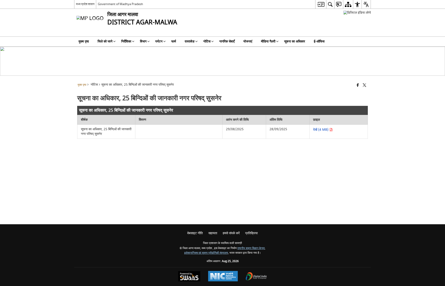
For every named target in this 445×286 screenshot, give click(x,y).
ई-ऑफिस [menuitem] (319, 41)
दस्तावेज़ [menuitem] (189, 41)
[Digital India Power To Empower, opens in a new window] (256, 277)
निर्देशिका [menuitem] (126, 41)
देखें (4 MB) (321, 129)
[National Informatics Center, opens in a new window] (223, 276)
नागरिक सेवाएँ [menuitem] (227, 41)
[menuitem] (320, 4)
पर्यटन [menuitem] (158, 41)
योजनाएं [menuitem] (247, 41)
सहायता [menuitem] (212, 233)
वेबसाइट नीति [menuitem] (195, 233)
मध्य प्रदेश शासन (85, 4)
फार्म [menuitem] (173, 41)
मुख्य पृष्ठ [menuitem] (84, 41)
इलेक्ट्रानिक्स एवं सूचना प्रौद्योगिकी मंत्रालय (206, 253)
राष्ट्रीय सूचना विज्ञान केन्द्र (251, 248)
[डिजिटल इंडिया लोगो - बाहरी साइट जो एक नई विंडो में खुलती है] (357, 12)
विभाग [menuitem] (143, 41)
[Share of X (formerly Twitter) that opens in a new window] (364, 86)
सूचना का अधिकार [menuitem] (294, 41)
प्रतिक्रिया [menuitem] (251, 233)
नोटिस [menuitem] (206, 41)
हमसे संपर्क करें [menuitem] (231, 233)
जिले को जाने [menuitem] (105, 41)
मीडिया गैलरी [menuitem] (268, 41)
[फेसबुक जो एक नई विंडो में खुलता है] (358, 86)
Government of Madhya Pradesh (120, 4)
